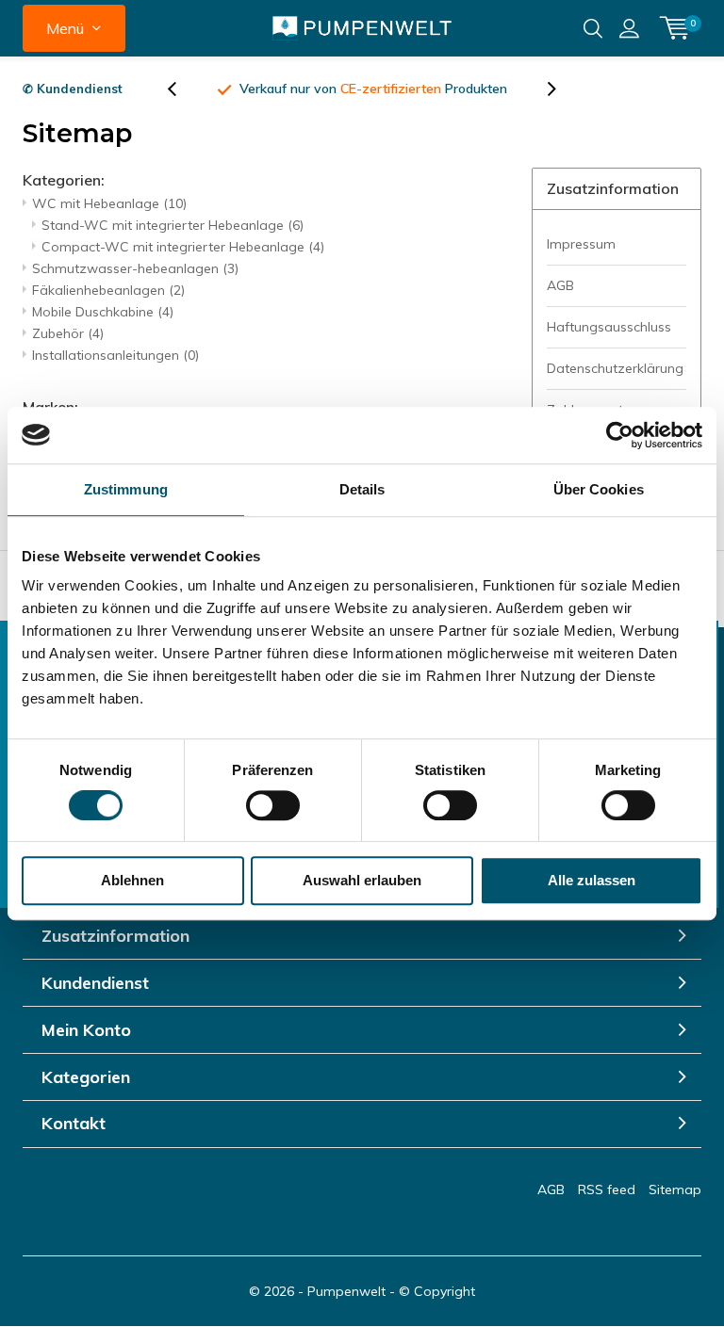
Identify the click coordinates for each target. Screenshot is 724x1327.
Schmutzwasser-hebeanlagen (135, 268)
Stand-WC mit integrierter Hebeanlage (172, 225)
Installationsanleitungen (115, 355)
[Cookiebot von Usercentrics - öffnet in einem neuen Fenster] (619, 435)
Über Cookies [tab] (598, 489)
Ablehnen (132, 880)
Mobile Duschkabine (102, 311)
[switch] (273, 805)
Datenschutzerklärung (615, 368)
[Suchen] (593, 28)
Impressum (581, 243)
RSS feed (606, 1189)
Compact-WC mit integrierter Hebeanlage (182, 246)
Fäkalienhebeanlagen (108, 290)
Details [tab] (362, 489)
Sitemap (675, 1189)
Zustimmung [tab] (126, 489)
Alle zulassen (591, 880)
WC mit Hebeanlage (109, 203)
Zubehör (68, 333)
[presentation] (182, 89)
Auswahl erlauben (362, 880)
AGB (560, 285)
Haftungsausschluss (609, 326)
